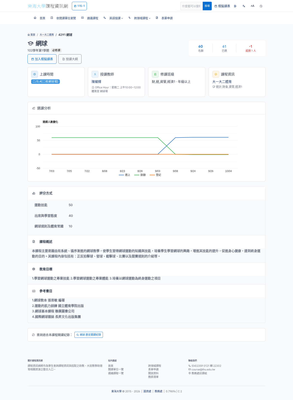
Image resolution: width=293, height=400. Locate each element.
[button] (113, 18)
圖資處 (147, 391)
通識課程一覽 (116, 373)
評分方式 (45, 193)
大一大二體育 (47, 34)
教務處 (158, 391)
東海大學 (116, 391)
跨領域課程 (154, 365)
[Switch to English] (244, 6)
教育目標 (45, 269)
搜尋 (207, 6)
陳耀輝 (96, 82)
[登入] (235, 6)
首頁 (32, 34)
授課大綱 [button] (72, 59)
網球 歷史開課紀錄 (90, 334)
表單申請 (153, 369)
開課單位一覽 (116, 369)
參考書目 (45, 291)
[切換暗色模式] (261, 6)
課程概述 (45, 242)
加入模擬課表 (44, 59)
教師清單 (153, 377)
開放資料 (153, 373)
